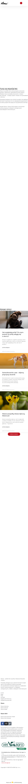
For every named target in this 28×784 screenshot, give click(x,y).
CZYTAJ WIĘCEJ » (6, 347)
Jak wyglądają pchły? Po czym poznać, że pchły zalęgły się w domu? (12, 334)
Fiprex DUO (4, 713)
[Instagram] (6, 723)
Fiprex (2, 703)
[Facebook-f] (2, 723)
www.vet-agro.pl (5, 762)
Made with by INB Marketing (14, 782)
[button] (25, 3)
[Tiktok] (9, 723)
